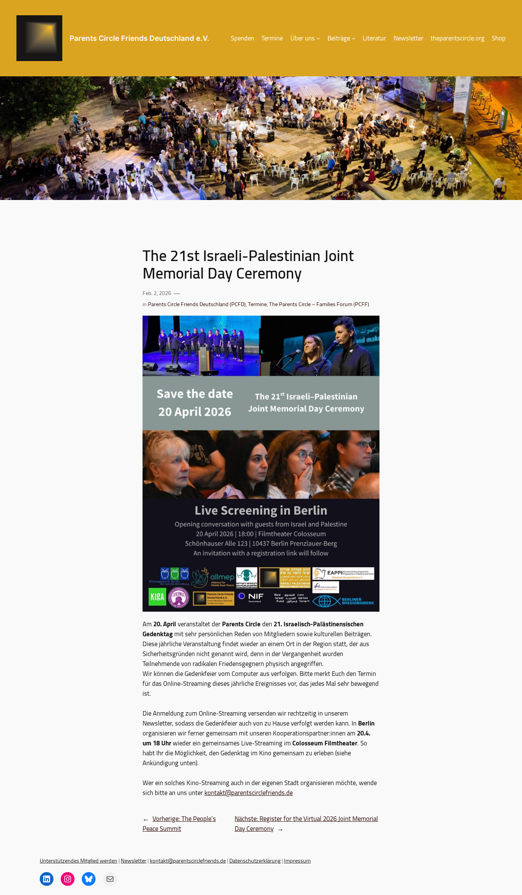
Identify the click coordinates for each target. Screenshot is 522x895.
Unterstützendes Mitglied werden (78, 860)
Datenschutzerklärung (254, 860)
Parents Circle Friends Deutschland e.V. (139, 38)
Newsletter (133, 860)
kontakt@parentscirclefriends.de (248, 793)
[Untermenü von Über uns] (318, 38)
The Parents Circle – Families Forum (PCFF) (319, 304)
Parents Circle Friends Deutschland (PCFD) (197, 304)
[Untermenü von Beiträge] (353, 38)
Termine (257, 304)
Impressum (297, 860)
